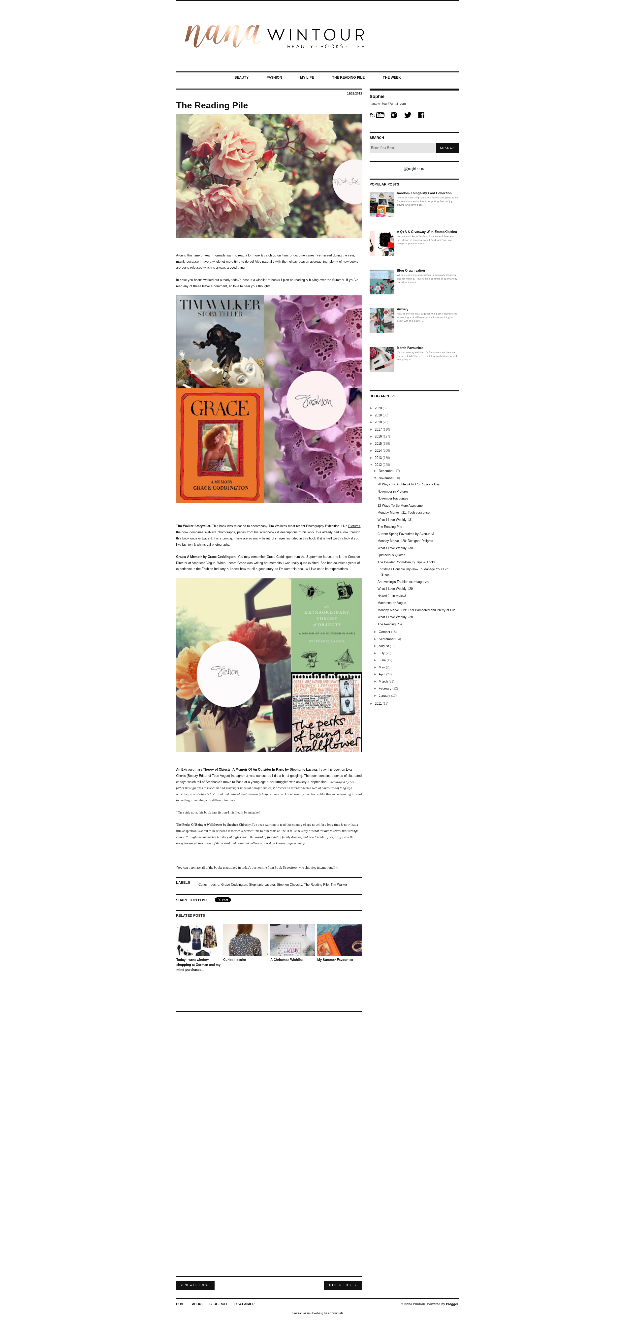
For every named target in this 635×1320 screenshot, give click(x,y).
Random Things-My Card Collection (424, 193)
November (386, 478)
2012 (379, 465)
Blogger (452, 1304)
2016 (379, 436)
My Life (307, 77)
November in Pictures (393, 491)
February (385, 688)
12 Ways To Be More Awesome (400, 505)
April (382, 674)
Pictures (354, 526)
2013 (379, 458)
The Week (392, 77)
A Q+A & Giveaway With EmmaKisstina (427, 232)
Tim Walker (339, 884)
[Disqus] (269, 1077)
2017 (379, 429)
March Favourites (410, 348)
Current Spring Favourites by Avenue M (406, 534)
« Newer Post (195, 1285)
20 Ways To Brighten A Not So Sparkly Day (409, 484)
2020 (379, 408)
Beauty (241, 77)
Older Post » (343, 1285)
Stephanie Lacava (262, 884)
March (384, 681)
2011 (379, 703)
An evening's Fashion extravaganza (403, 582)
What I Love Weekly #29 (395, 589)
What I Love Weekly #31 (395, 520)
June (383, 660)
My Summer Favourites (335, 960)
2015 (379, 443)
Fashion (274, 77)
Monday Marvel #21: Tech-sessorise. (404, 512)
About (197, 1304)
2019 (379, 415)
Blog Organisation (411, 270)
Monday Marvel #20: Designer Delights (405, 541)
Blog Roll (218, 1304)
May (382, 667)
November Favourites (393, 498)
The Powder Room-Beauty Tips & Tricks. (407, 562)
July (382, 653)
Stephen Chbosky (289, 884)
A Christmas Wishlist (286, 960)
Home (181, 1304)
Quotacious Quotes (391, 555)
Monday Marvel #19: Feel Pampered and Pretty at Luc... (418, 610)
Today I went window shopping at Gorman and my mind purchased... (198, 965)
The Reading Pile (348, 77)
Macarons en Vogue (392, 603)
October (385, 632)
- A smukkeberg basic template (318, 1313)
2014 (379, 450)
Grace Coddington (234, 884)
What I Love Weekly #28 (395, 617)
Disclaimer (244, 1304)
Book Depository (286, 867)
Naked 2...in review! (392, 596)
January (385, 695)
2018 (379, 422)
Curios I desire (208, 884)
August (384, 646)
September (387, 639)
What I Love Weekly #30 (395, 548)
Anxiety (402, 309)
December (386, 471)
